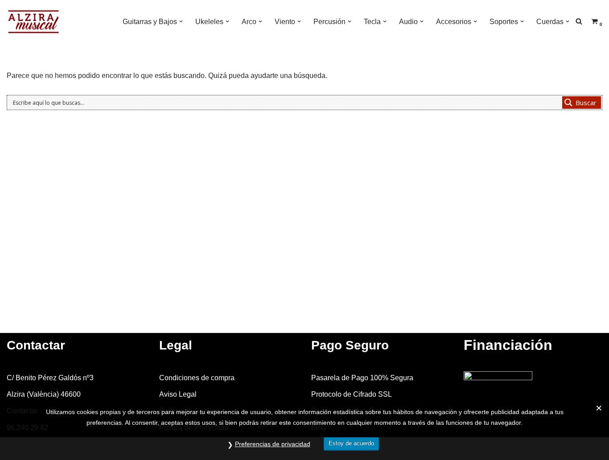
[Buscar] (579, 21)
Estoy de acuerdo (351, 443)
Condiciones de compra (197, 378)
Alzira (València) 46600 (44, 394)
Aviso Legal (178, 394)
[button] (181, 21)
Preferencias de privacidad (272, 444)
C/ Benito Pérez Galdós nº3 (50, 378)
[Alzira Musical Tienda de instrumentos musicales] (33, 21)
